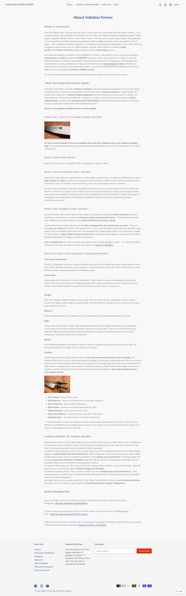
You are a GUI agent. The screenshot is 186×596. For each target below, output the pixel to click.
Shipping (38, 556)
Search (37, 549)
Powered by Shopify (63, 591)
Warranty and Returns (44, 553)
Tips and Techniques (43, 566)
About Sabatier (41, 563)
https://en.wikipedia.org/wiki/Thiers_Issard (68, 514)
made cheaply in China (113, 63)
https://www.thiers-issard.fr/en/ (92, 525)
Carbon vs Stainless (104, 245)
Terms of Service (41, 570)
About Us (38, 560)
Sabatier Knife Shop (20, 4)
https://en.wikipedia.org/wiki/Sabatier (71, 503)
